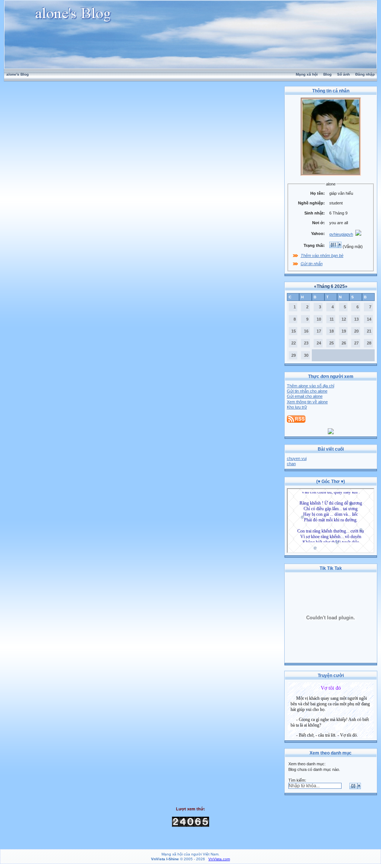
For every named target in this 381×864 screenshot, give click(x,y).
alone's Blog (17, 74)
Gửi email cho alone (305, 396)
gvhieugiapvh (341, 234)
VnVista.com (219, 859)
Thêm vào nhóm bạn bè (322, 255)
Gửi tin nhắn (312, 263)
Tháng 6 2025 (331, 286)
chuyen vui (297, 458)
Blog (327, 74)
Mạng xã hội (307, 74)
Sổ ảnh (343, 74)
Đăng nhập (365, 74)
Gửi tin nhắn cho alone (307, 391)
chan (291, 463)
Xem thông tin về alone (307, 402)
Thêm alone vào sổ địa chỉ (310, 386)
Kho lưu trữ (297, 407)
